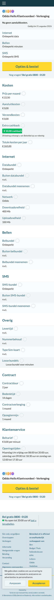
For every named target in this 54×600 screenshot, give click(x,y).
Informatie (6, 547)
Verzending (7, 557)
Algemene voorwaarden (12, 567)
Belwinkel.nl (27, 3)
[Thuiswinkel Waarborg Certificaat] (46, 520)
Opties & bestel (27, 66)
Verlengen (6, 541)
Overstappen (8, 537)
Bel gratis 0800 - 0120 (15, 516)
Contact (5, 563)
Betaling (5, 554)
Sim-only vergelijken (11, 534)
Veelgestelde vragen (11, 550)
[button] (3, 3)
